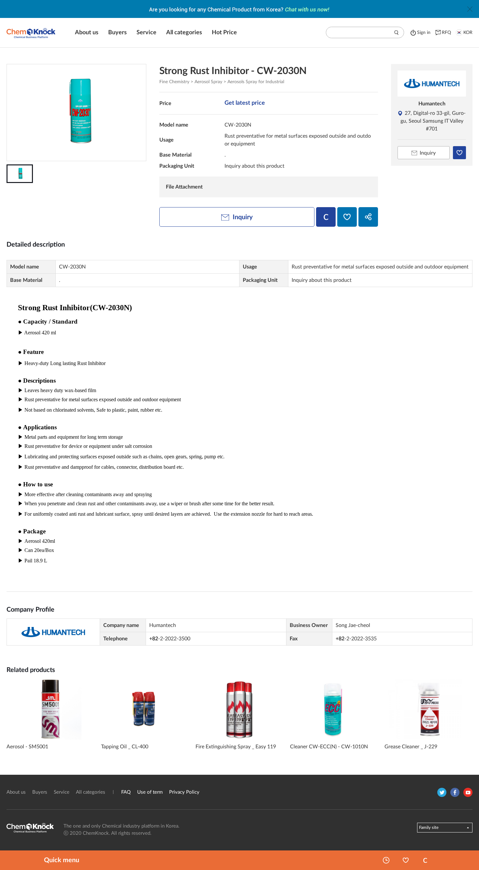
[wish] (347, 217)
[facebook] (454, 792)
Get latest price (245, 103)
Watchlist (405, 860)
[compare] (326, 217)
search (396, 32)
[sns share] (368, 217)
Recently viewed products (386, 860)
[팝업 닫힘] (469, 9)
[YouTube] (467, 792)
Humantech (431, 103)
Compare (425, 860)
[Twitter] (441, 792)
